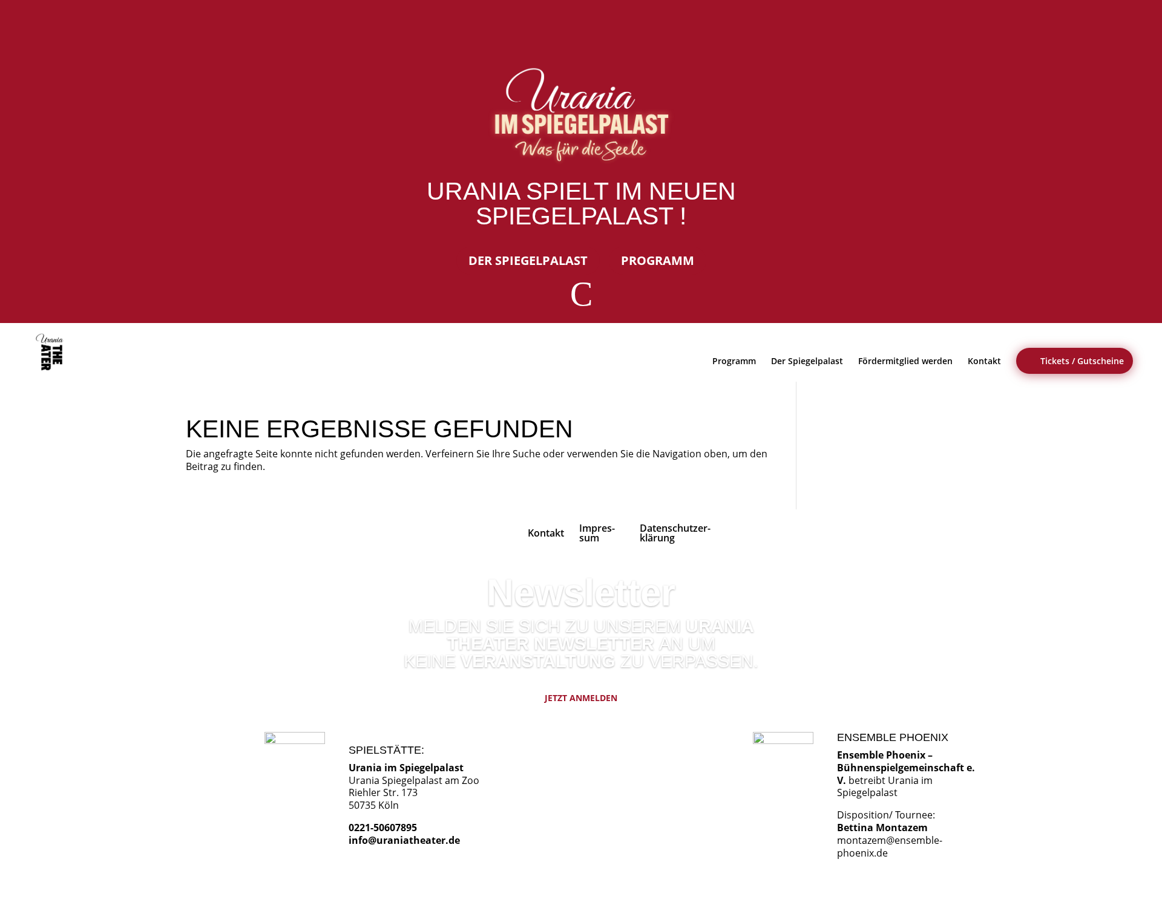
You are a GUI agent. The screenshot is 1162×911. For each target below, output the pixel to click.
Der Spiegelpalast (528, 260)
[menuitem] (51, 352)
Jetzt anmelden (581, 698)
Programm (657, 260)
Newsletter (581, 592)
